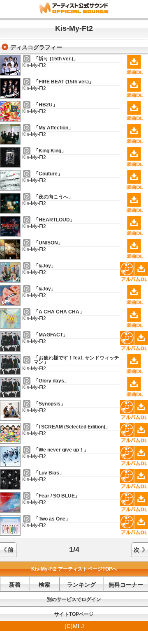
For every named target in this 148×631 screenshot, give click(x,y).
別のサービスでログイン (74, 599)
